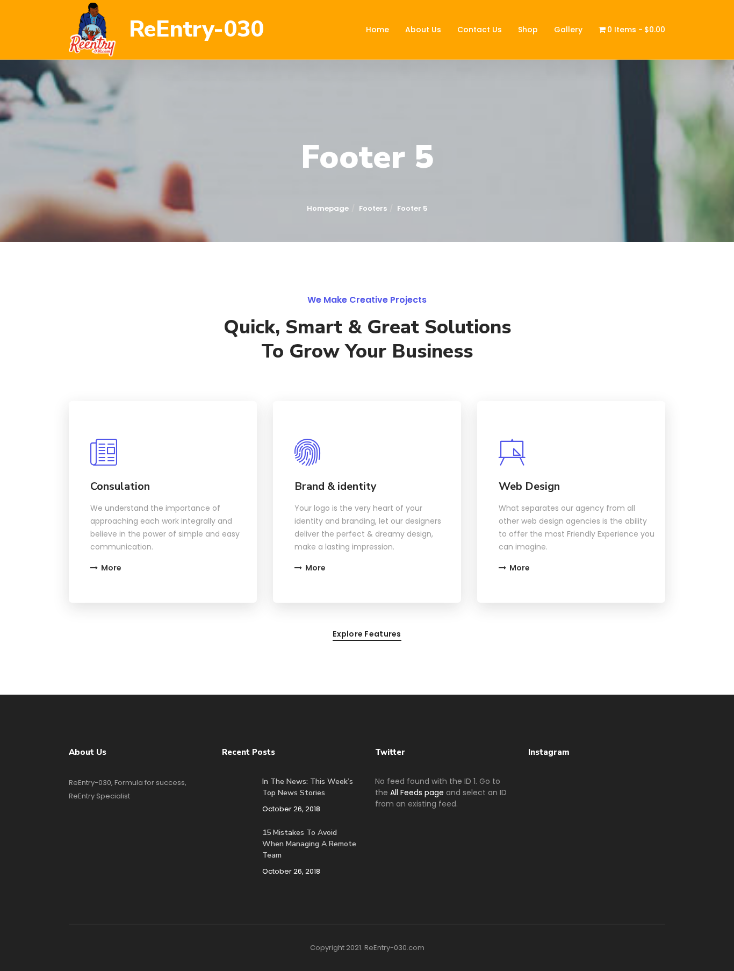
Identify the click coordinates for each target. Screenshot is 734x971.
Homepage (328, 208)
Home (377, 29)
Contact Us (479, 29)
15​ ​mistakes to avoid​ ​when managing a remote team (309, 843)
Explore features (367, 634)
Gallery (568, 29)
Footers (373, 208)
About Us (423, 29)
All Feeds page (417, 792)
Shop (528, 29)
